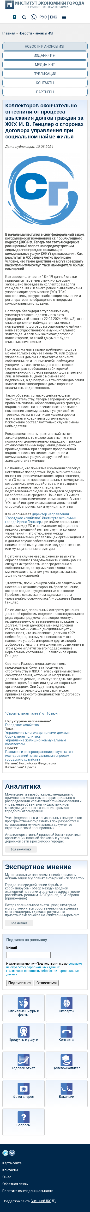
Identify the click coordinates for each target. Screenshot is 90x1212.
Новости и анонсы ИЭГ (36, 33)
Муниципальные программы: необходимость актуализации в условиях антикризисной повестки (44, 876)
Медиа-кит (45, 65)
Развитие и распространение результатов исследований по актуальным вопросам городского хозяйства (39, 755)
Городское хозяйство (22, 725)
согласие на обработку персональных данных (44, 965)
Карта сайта (12, 1163)
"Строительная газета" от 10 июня (32, 713)
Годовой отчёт (23, 1068)
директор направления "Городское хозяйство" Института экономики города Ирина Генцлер (40, 518)
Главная (8, 33)
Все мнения (19, 923)
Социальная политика (23, 736)
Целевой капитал (66, 1068)
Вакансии (66, 1096)
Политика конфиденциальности (27, 1191)
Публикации (45, 74)
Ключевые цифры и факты (23, 1013)
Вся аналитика (21, 849)
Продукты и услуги (23, 1039)
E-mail (11, 948)
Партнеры (45, 92)
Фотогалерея (23, 1096)
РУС (43, 17)
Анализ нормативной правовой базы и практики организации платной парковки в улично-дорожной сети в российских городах (43, 838)
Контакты (45, 83)
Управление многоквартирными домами (37, 732)
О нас (6, 1177)
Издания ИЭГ (45, 55)
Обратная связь (15, 1184)
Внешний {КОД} (43, 1201)
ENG (53, 17)
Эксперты (66, 1011)
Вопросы (23, 1125)
